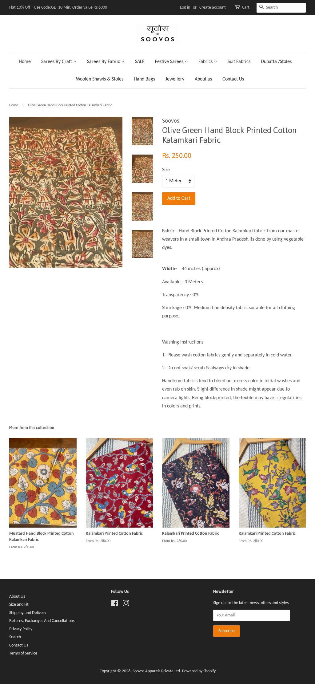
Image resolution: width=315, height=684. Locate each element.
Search (15, 637)
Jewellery (174, 79)
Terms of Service (23, 653)
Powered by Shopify (199, 671)
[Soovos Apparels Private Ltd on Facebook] (114, 605)
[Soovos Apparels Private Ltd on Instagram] (125, 605)
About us (203, 79)
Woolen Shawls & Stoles (99, 79)
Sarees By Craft (57, 61)
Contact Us (233, 79)
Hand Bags (144, 79)
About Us (17, 597)
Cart (245, 7)
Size (166, 169)
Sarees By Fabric (104, 61)
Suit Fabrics (239, 61)
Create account (212, 7)
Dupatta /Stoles (276, 61)
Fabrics (206, 61)
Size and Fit (19, 605)
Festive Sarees (170, 61)
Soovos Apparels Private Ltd (156, 671)
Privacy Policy (20, 629)
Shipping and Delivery (27, 613)
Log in (185, 7)
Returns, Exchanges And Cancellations (41, 621)
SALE (140, 61)
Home (25, 61)
